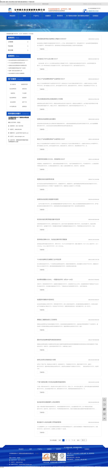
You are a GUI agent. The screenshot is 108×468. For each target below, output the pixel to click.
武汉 (78, 459)
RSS (98, 4)
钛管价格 (24, 88)
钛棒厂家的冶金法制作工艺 (15, 70)
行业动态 (31, 33)
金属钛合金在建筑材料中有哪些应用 (18, 65)
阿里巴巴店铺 (45, 4)
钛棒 (24, 16)
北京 (83, 459)
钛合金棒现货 (13, 88)
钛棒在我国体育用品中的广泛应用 (17, 68)
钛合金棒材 (13, 102)
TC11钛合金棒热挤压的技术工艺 (17, 62)
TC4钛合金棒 (75, 453)
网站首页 (12, 16)
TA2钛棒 (24, 93)
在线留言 (95, 16)
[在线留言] (104, 414)
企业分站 (90, 4)
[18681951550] (104, 404)
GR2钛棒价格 (13, 106)
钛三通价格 (13, 84)
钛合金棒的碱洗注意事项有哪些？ (19, 60)
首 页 (20, 33)
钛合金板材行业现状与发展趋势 (16, 73)
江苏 (76, 459)
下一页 (73, 440)
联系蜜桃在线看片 (83, 16)
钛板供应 (13, 93)
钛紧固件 (24, 97)
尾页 (78, 440)
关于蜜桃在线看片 (71, 16)
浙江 (86, 459)
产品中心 (36, 16)
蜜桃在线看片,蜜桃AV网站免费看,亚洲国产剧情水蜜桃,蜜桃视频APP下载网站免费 (17, 1)
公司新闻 (10, 42)
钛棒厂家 (86, 453)
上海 (81, 459)
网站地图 (94, 4)
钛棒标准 (24, 106)
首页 (60, 440)
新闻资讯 (60, 16)
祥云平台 (78, 457)
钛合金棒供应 (13, 97)
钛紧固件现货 (24, 84)
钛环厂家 (24, 102)
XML (100, 4)
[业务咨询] (104, 399)
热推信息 (85, 4)
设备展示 (48, 16)
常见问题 (10, 50)
